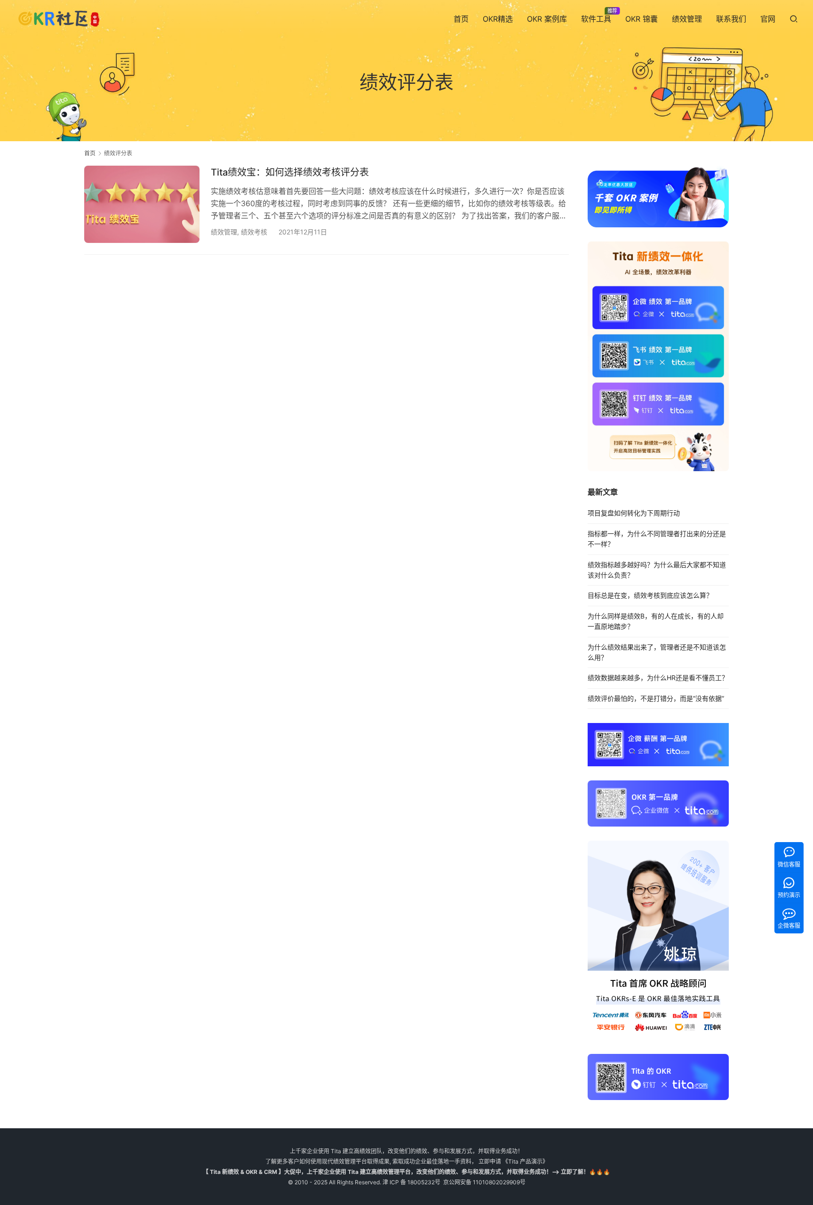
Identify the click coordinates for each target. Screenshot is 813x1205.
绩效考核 (254, 232)
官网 (767, 19)
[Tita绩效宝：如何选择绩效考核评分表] (141, 204)
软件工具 (596, 19)
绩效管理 (687, 19)
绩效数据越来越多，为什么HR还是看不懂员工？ (658, 678)
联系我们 (731, 19)
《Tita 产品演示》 (524, 1161)
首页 (461, 19)
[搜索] (793, 19)
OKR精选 (498, 19)
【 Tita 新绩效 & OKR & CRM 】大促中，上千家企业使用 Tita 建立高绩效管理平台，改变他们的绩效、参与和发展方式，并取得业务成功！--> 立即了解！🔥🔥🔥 (406, 1171)
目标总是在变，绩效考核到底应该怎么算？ (650, 595)
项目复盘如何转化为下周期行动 (634, 513)
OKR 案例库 (547, 19)
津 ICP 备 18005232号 (411, 1182)
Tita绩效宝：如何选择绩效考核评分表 (290, 172)
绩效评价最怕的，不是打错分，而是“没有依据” (656, 698)
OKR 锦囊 (641, 19)
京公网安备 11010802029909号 (484, 1182)
